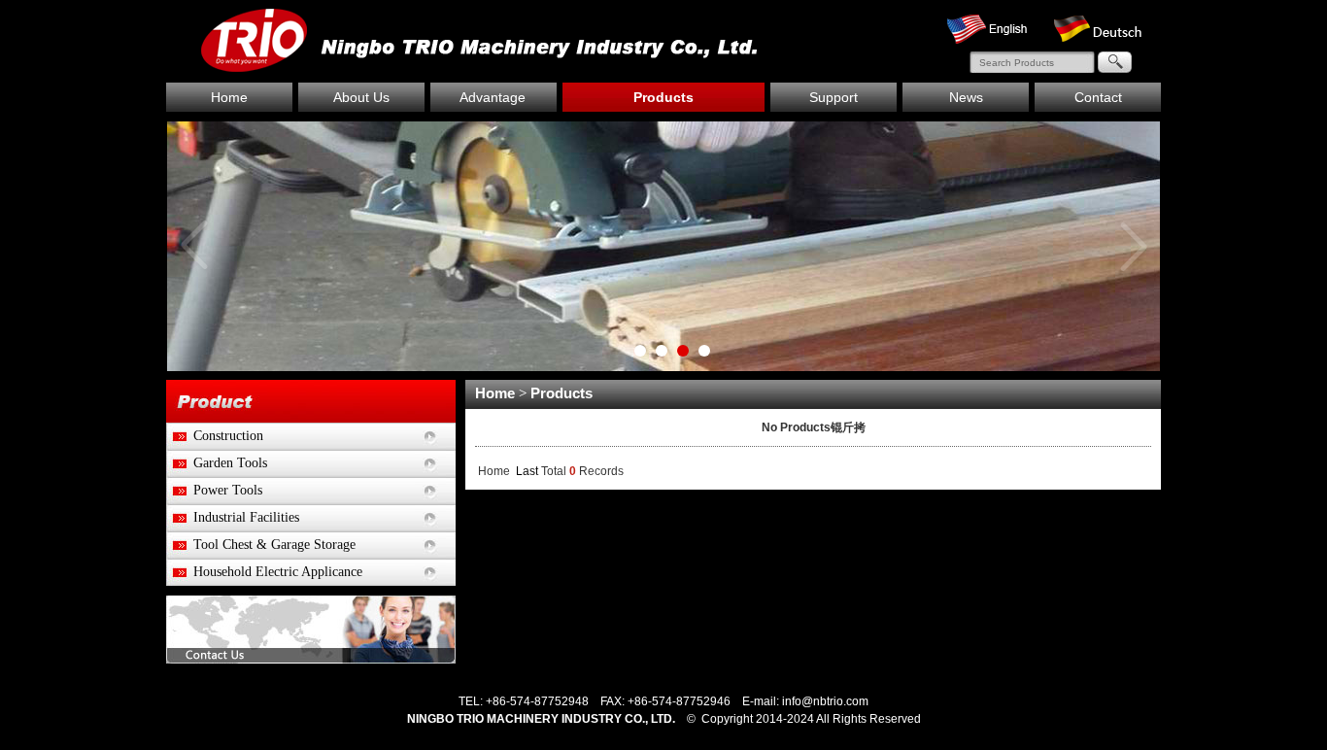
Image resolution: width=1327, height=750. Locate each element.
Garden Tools (216, 463)
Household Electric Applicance (264, 571)
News (966, 97)
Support (833, 97)
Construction (214, 435)
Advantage (492, 97)
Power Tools (214, 490)
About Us (361, 97)
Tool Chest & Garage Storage (261, 544)
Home (229, 97)
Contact (1098, 97)
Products (663, 97)
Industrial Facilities (232, 517)
